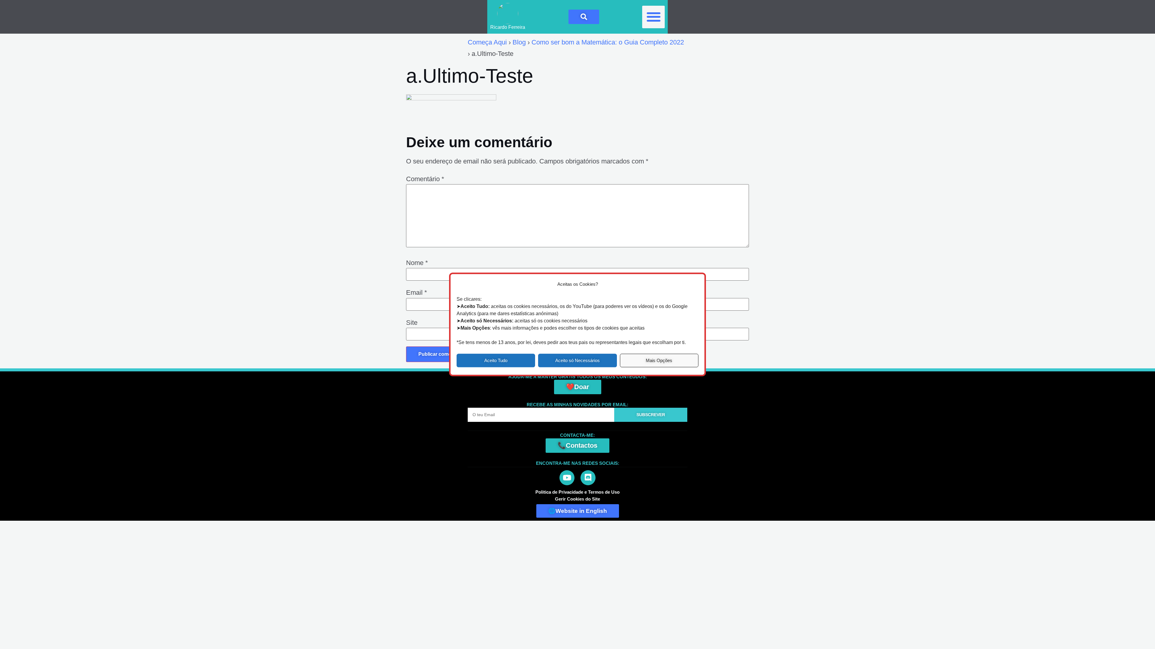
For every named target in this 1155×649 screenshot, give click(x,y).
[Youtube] (566, 477)
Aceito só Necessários (577, 360)
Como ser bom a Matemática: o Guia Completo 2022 (607, 42)
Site (411, 322)
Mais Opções (659, 360)
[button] (653, 17)
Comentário (425, 179)
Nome (417, 263)
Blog (519, 42)
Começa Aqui (487, 42)
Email (416, 292)
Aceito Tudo (495, 360)
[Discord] (588, 477)
